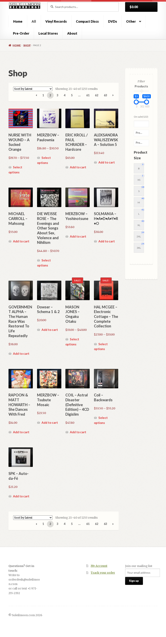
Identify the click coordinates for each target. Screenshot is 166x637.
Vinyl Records (56, 21)
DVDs (112, 21)
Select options (15, 169)
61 (87, 95)
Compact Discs (87, 21)
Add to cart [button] (78, 167)
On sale (141, 116)
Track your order (103, 572)
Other (131, 21)
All (34, 21)
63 (105, 95)
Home (17, 21)
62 (96, 95)
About (72, 33)
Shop (27, 45)
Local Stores (48, 33)
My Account (99, 566)
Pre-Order (21, 33)
